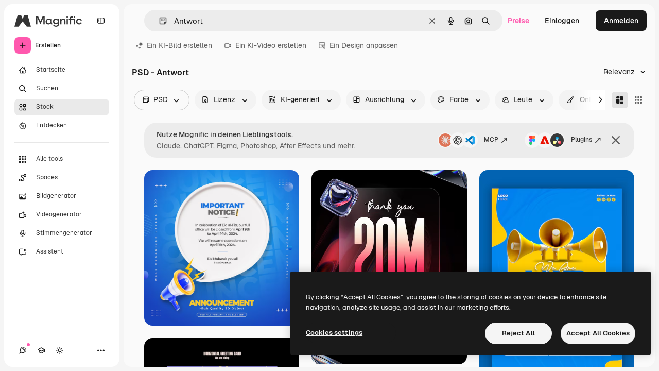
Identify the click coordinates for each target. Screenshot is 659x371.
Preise (518, 20)
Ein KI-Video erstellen (270, 45)
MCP (491, 140)
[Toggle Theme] (59, 350)
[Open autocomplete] (159, 21)
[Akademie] (41, 350)
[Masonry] (620, 100)
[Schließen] (616, 140)
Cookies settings (334, 332)
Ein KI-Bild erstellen (179, 45)
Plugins (581, 140)
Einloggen (562, 20)
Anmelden (621, 20)
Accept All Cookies (598, 333)
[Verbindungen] (22, 350)
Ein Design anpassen (364, 45)
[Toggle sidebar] (101, 20)
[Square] (638, 100)
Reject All (518, 333)
